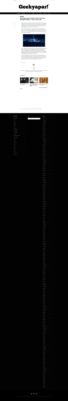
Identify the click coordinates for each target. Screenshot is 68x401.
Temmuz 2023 (44, 182)
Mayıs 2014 (44, 373)
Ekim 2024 (44, 156)
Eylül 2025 (44, 137)
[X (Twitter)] (34, 394)
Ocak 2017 (44, 317)
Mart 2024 (44, 168)
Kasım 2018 (44, 279)
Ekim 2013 (44, 385)
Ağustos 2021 (44, 222)
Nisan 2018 (44, 291)
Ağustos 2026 (44, 118)
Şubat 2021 (44, 232)
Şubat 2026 (44, 128)
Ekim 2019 (44, 260)
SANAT (15, 147)
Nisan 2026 (44, 125)
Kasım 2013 (44, 383)
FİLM (27, 13)
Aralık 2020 (44, 236)
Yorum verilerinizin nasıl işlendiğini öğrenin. (37, 108)
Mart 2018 (44, 293)
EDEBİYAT (40, 13)
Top (34, 398)
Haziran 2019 (44, 267)
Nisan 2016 (44, 333)
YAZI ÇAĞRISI (45, 13)
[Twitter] (14, 27)
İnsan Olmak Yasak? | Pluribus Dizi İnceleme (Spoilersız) (43, 84)
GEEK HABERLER (23, 13)
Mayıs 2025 (44, 144)
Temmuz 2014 (44, 369)
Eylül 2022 (44, 199)
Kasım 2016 (44, 321)
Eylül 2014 (44, 366)
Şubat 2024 (44, 170)
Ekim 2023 (44, 177)
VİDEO (14, 154)
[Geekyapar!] (34, 6)
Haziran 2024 (44, 163)
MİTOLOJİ (15, 142)
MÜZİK (15, 144)
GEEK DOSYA (33, 13)
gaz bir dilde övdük (26, 31)
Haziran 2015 (44, 350)
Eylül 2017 (44, 303)
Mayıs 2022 (44, 206)
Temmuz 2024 (44, 161)
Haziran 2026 (44, 121)
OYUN (37, 13)
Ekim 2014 (44, 364)
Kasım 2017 (44, 300)
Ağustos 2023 (44, 180)
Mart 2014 (44, 376)
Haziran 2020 (44, 246)
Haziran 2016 (44, 329)
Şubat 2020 (44, 253)
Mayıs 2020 (44, 248)
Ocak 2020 (44, 255)
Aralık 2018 (44, 277)
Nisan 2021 (44, 229)
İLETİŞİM (49, 13)
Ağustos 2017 (44, 305)
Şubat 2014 (44, 378)
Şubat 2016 (44, 336)
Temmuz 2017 (44, 307)
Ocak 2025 (44, 151)
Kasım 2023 (44, 175)
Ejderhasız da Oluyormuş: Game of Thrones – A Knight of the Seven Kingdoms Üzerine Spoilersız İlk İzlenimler (34, 85)
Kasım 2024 (44, 154)
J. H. (34, 68)
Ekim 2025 (44, 135)
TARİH (14, 151)
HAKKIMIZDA (18, 13)
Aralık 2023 (44, 173)
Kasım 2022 (44, 196)
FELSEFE (15, 125)
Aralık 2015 (44, 340)
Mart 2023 (44, 189)
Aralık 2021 (44, 215)
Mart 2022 (44, 210)
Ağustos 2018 (44, 284)
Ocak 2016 (44, 338)
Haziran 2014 (44, 371)
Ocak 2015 (44, 359)
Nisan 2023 (44, 187)
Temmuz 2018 (44, 286)
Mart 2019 (44, 272)
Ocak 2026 (44, 130)
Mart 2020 (44, 251)
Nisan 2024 (44, 166)
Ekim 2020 (44, 239)
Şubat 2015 (44, 357)
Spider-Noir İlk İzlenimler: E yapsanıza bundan (23, 84)
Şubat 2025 (44, 149)
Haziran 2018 (44, 288)
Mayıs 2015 (44, 352)
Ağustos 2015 (44, 347)
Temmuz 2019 (44, 265)
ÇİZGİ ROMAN (15, 118)
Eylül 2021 (44, 220)
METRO (22, 16)
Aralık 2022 (44, 194)
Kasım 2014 (44, 362)
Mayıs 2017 (44, 310)
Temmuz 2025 (44, 140)
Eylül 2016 (44, 324)
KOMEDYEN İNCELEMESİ (17, 135)
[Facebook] (14, 25)
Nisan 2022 (44, 208)
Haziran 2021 (44, 225)
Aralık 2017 (44, 298)
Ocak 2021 (44, 234)
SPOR (14, 149)
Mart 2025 (44, 147)
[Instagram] (36, 394)
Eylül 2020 (44, 241)
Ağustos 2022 (44, 201)
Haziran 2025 (44, 142)
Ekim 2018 (44, 281)
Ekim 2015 (44, 343)
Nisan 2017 (44, 312)
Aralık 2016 (44, 319)
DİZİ (29, 13)
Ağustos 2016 (44, 326)
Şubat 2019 (44, 274)
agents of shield (23, 62)
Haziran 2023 (44, 184)
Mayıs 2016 (44, 331)
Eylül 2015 (44, 345)
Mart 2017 (44, 314)
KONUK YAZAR (15, 137)
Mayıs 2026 (44, 123)
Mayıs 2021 (44, 227)
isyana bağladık (38, 31)
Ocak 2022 (44, 213)
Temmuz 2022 (44, 203)
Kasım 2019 (44, 258)
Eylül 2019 (44, 262)
